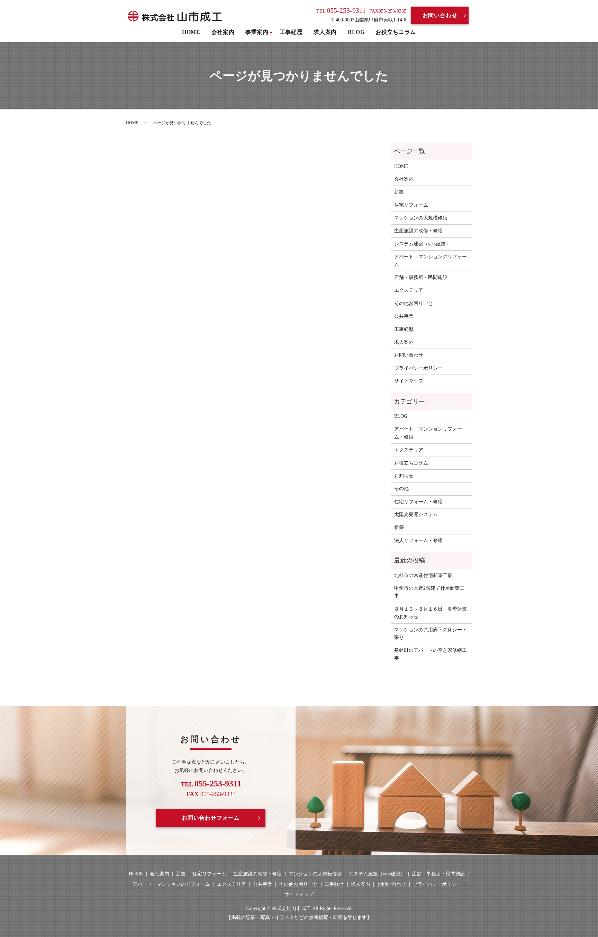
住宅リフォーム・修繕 (418, 501)
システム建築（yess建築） (422, 243)
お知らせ (404, 475)
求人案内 (325, 32)
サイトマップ (408, 381)
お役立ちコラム (395, 32)
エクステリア (408, 290)
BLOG (356, 32)
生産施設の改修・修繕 (418, 230)
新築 (399, 192)
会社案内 (223, 32)
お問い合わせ (440, 15)
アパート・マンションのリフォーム (430, 260)
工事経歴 (291, 32)
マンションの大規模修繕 (420, 217)
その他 (401, 488)
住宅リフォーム (411, 205)
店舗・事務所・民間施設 (420, 277)
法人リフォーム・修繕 (418, 540)
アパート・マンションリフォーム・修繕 (428, 432)
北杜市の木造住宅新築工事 (423, 575)
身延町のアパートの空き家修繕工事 (430, 654)
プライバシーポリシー (418, 368)
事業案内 (257, 32)
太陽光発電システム (416, 514)
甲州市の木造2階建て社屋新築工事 (429, 592)
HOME (191, 32)
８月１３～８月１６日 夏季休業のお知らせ (430, 612)
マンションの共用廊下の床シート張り (430, 633)
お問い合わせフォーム (211, 818)
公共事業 (404, 316)
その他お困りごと (413, 303)
